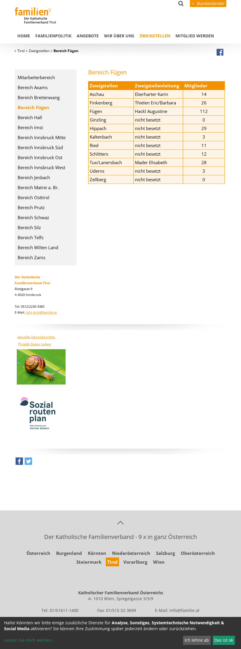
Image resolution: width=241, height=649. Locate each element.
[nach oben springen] (120, 522)
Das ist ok (223, 640)
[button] (19, 462)
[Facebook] (220, 52)
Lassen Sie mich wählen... (29, 640)
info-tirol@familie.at (41, 312)
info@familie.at (185, 610)
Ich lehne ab (197, 640)
